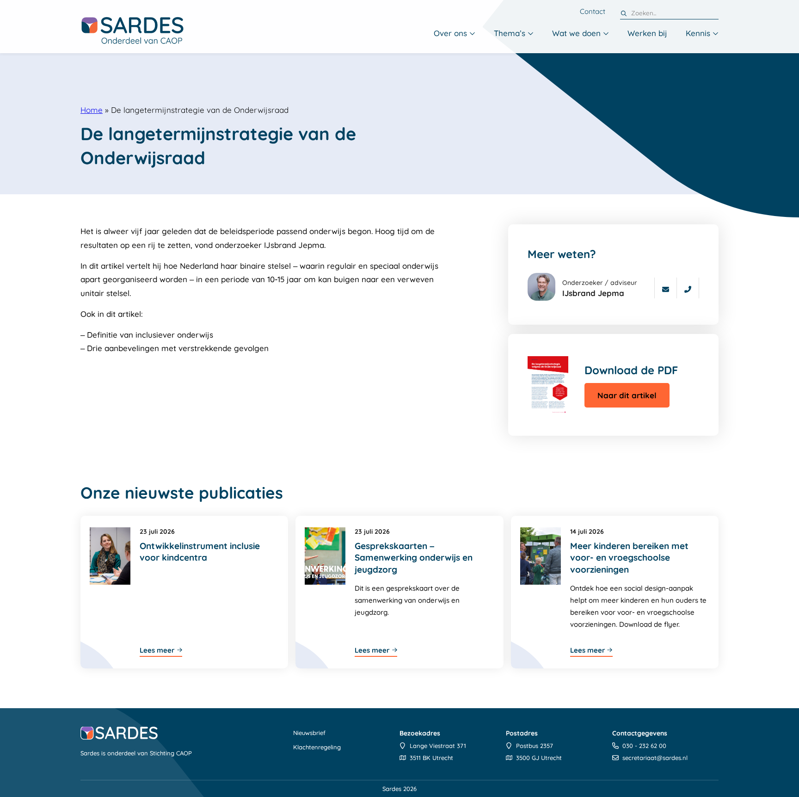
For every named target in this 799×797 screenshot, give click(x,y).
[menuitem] (454, 33)
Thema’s (509, 33)
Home (91, 110)
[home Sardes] (132, 30)
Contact (592, 11)
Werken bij (647, 33)
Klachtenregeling (317, 747)
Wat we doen (576, 33)
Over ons (450, 33)
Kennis (698, 33)
